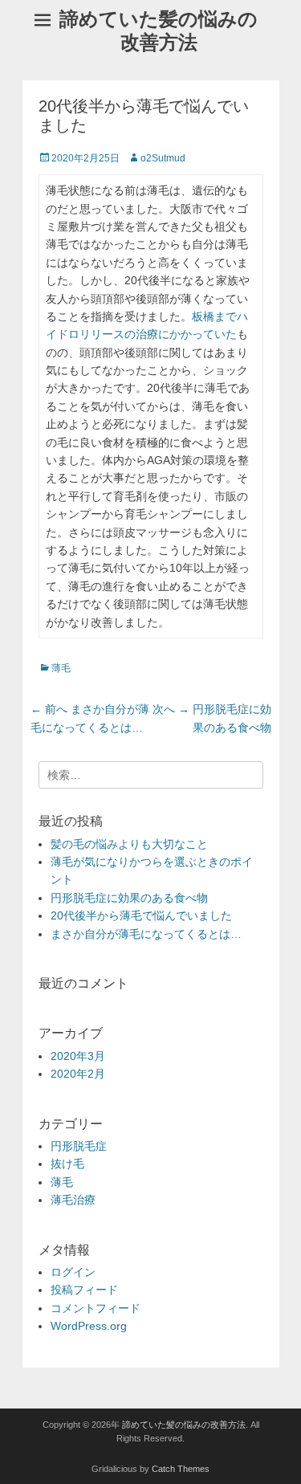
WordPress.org (89, 1325)
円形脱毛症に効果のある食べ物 (129, 897)
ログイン (73, 1272)
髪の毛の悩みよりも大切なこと (129, 844)
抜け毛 (67, 1163)
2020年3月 (78, 1056)
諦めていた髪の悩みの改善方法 (158, 30)
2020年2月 (78, 1073)
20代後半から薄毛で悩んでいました (141, 915)
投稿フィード (84, 1289)
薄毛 (61, 668)
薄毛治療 (73, 1199)
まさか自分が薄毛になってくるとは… (146, 934)
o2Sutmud (162, 158)
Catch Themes (180, 1469)
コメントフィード (95, 1308)
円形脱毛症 (79, 1146)
